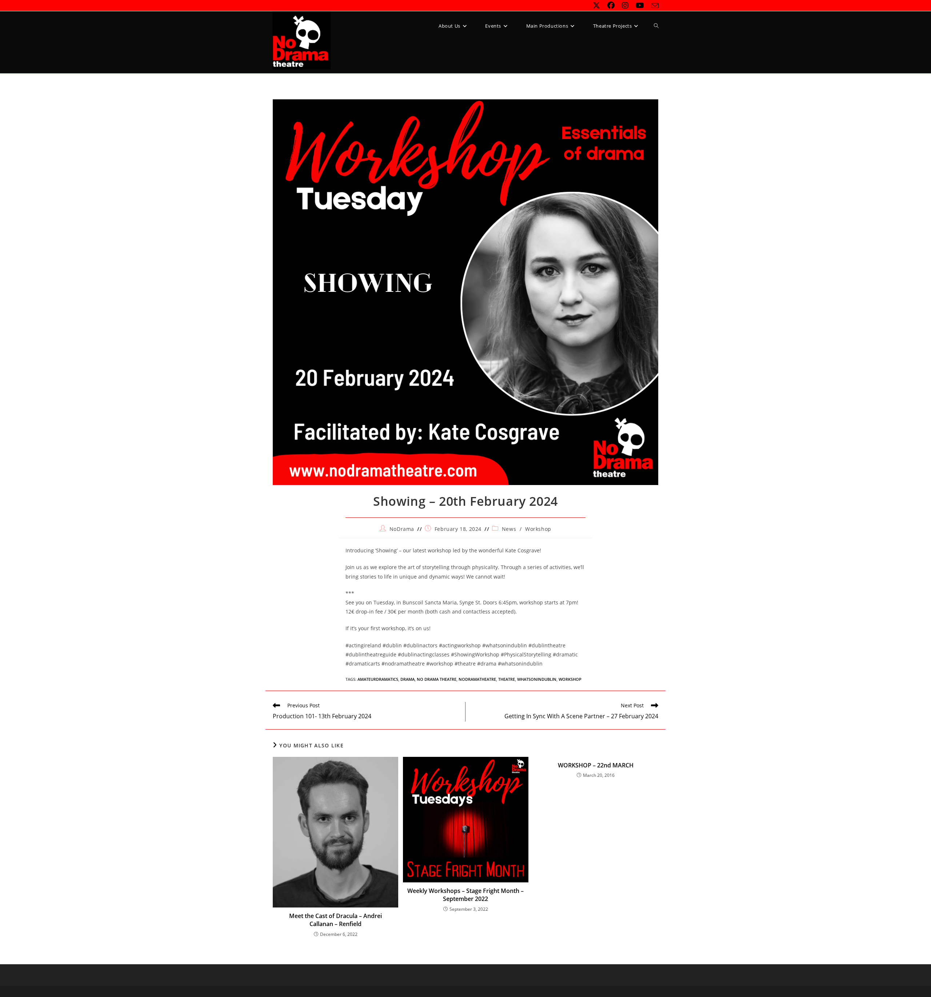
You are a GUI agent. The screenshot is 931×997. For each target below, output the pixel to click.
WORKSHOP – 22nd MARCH (596, 765)
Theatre (506, 679)
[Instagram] (625, 5)
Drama (407, 679)
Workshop (538, 528)
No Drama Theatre (436, 679)
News (509, 528)
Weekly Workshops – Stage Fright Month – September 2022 (465, 895)
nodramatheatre (477, 679)
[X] (596, 5)
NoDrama (401, 528)
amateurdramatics (377, 679)
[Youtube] (640, 5)
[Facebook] (611, 5)
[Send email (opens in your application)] (653, 6)
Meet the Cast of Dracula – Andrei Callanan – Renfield (335, 920)
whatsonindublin (536, 679)
